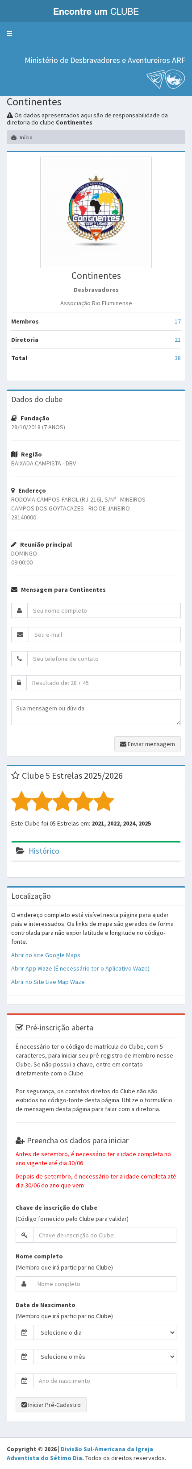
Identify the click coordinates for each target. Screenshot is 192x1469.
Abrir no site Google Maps (45, 955)
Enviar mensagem (150, 744)
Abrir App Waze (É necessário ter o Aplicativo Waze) (80, 968)
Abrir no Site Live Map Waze (48, 982)
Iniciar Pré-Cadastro (54, 1405)
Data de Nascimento (45, 1305)
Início (25, 137)
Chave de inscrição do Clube (56, 1207)
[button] (9, 33)
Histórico (44, 851)
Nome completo (39, 1256)
